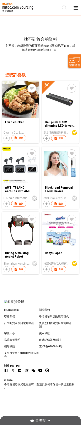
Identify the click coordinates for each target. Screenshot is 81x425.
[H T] (60, 117)
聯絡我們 (9, 316)
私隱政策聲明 (12, 339)
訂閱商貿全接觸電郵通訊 (19, 323)
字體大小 (9, 333)
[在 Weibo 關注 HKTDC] (26, 370)
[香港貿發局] (40, 304)
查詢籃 (40, 421)
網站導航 (9, 346)
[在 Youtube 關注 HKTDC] (40, 370)
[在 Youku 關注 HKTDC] (47, 370)
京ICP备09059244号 (51, 346)
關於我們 (44, 309)
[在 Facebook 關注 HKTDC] (6, 370)
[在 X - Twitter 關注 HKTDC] (13, 370)
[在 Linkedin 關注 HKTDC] (20, 370)
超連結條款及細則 (50, 339)
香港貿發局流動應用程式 (54, 316)
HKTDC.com (11, 309)
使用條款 (44, 333)
